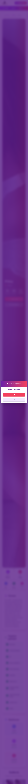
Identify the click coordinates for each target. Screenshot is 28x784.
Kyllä (14, 394)
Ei (14, 399)
